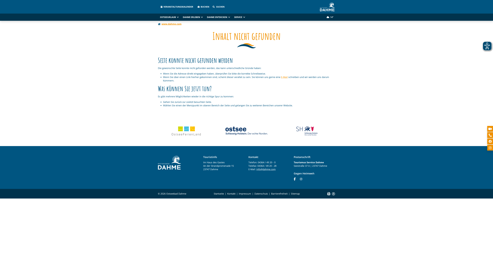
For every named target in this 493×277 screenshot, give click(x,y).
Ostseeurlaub (168, 17)
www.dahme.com (172, 24)
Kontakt (231, 193)
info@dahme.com (266, 169)
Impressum (245, 193)
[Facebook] (295, 178)
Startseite (219, 193)
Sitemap (295, 193)
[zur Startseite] (327, 7)
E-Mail (284, 77)
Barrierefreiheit (279, 193)
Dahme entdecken (217, 17)
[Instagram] (301, 178)
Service (238, 17)
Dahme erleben (191, 17)
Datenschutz (261, 193)
